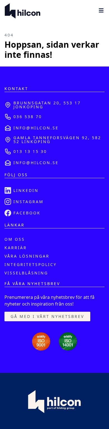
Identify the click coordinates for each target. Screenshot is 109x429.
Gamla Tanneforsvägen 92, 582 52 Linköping (57, 139)
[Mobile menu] (101, 10)
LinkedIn (26, 190)
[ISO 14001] (68, 341)
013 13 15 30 (30, 151)
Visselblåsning (26, 273)
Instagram (28, 201)
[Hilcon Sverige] (22, 11)
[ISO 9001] (41, 341)
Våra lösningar (26, 256)
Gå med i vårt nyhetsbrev (47, 316)
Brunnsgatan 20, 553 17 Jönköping (47, 104)
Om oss (14, 239)
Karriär (15, 247)
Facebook (27, 212)
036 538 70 (27, 116)
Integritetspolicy (30, 264)
